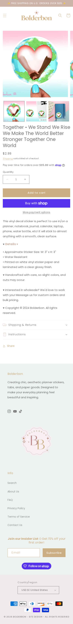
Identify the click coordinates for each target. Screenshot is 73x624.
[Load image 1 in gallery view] (14, 111)
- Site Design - (36, 616)
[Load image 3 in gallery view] (58, 111)
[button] (5, 15)
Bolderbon (19, 616)
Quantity (8, 172)
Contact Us (14, 525)
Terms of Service (18, 517)
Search (12, 483)
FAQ (10, 500)
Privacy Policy (16, 508)
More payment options (36, 212)
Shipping (8, 158)
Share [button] (11, 346)
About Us (13, 491)
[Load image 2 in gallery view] (36, 111)
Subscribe (54, 553)
